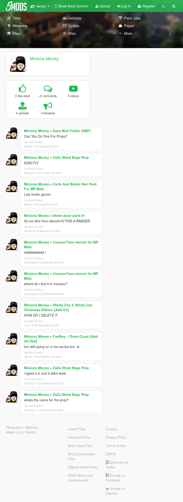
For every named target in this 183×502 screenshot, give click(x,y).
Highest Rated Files (82, 467)
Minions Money (44, 58)
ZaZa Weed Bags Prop (71, 157)
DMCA (110, 454)
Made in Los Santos (21, 432)
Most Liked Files (80, 445)
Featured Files (79, 437)
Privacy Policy (116, 437)
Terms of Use (116, 445)
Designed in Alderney (22, 427)
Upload (104, 6)
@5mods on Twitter (117, 464)
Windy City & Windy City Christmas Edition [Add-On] (58, 307)
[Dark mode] (164, 6)
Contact (111, 429)
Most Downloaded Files (81, 456)
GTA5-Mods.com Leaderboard (80, 477)
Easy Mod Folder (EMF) (72, 130)
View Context (35, 142)
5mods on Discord (115, 491)
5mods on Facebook (115, 477)
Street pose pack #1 (69, 215)
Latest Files (76, 429)
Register (148, 6)
